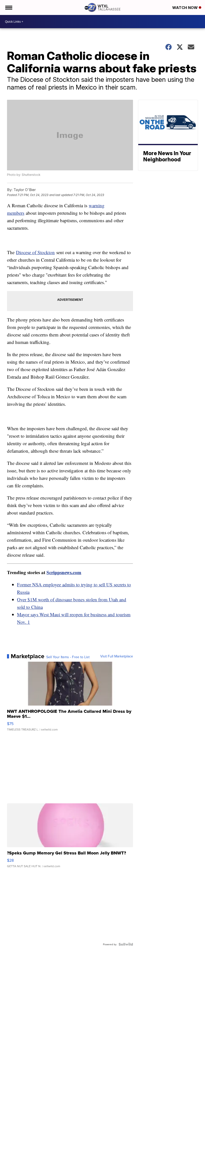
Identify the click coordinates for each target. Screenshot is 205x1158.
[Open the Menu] (8, 7)
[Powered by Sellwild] (125, 944)
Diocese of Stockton (35, 252)
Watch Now (185, 7)
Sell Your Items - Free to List (68, 657)
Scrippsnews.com (63, 572)
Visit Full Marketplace (116, 656)
